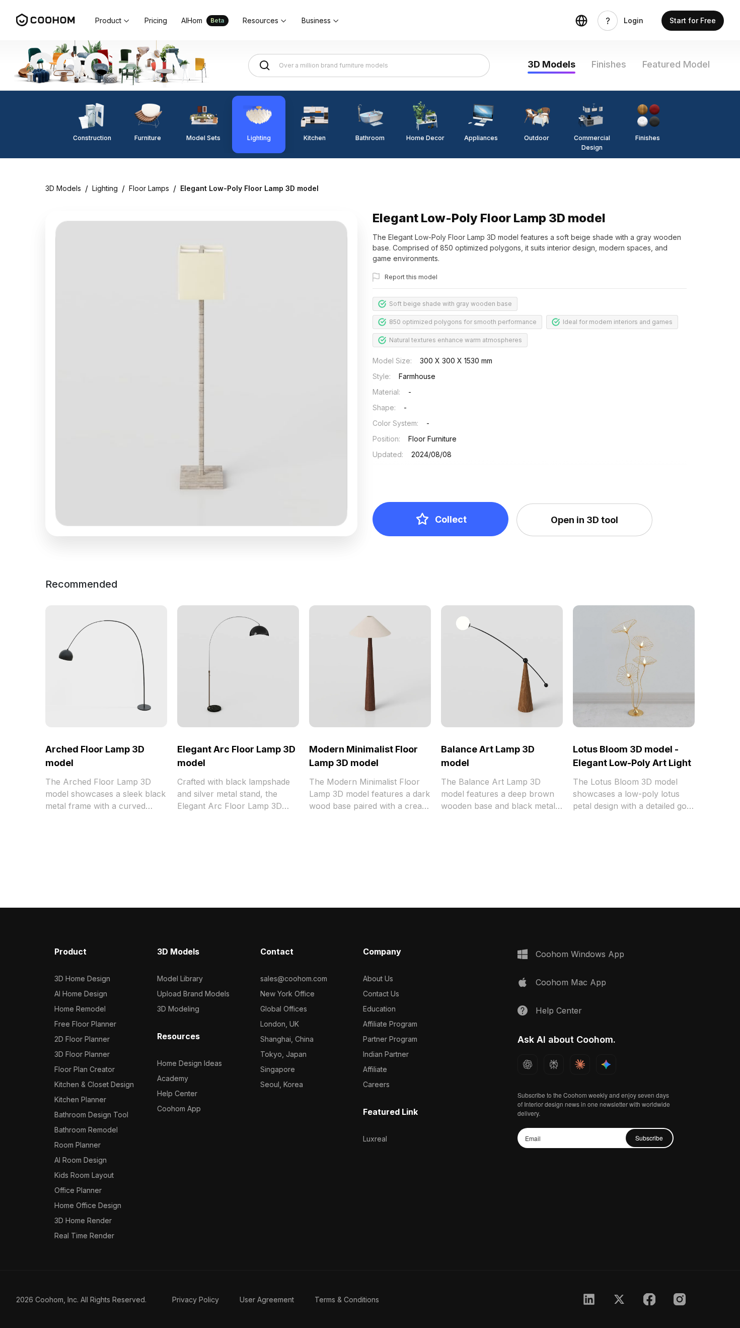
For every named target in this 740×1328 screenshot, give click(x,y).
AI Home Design (80, 993)
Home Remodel (80, 1008)
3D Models (551, 64)
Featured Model (676, 64)
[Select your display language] (581, 21)
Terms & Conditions (347, 1299)
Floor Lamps (149, 188)
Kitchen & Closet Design (94, 1084)
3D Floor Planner (82, 1054)
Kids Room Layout (84, 1175)
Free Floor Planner (85, 1024)
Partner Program (390, 1039)
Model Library (180, 978)
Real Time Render (84, 1235)
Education (379, 1008)
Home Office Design (87, 1205)
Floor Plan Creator (84, 1069)
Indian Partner (386, 1054)
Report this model (411, 277)
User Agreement (267, 1299)
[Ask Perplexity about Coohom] (554, 1064)
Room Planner (77, 1145)
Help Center (177, 1093)
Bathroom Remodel (86, 1129)
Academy (172, 1078)
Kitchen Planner (80, 1099)
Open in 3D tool (584, 520)
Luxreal (375, 1138)
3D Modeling (178, 1008)
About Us (378, 978)
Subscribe (649, 1137)
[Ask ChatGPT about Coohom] (527, 1064)
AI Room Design (80, 1160)
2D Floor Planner (82, 1039)
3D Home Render (83, 1220)
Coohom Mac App (571, 982)
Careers (376, 1084)
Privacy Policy (195, 1299)
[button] (112, 20)
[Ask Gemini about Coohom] (606, 1064)
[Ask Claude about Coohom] (580, 1064)
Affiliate (375, 1069)
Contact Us (381, 993)
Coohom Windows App (580, 954)
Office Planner (78, 1190)
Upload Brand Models (193, 993)
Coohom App (179, 1108)
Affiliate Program (390, 1024)
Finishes (608, 64)
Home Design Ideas (189, 1063)
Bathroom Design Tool (91, 1114)
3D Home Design (82, 978)
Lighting (105, 188)
